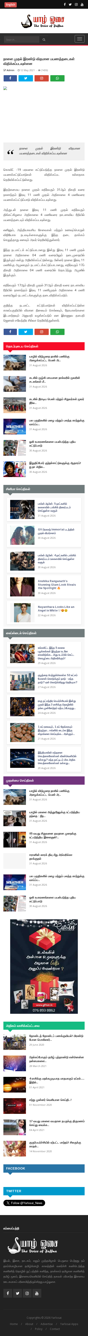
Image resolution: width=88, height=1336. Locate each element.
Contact (55, 1329)
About (29, 1324)
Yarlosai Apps (69, 1324)
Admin (10, 70)
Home (14, 1324)
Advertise (47, 1324)
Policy (38, 1329)
